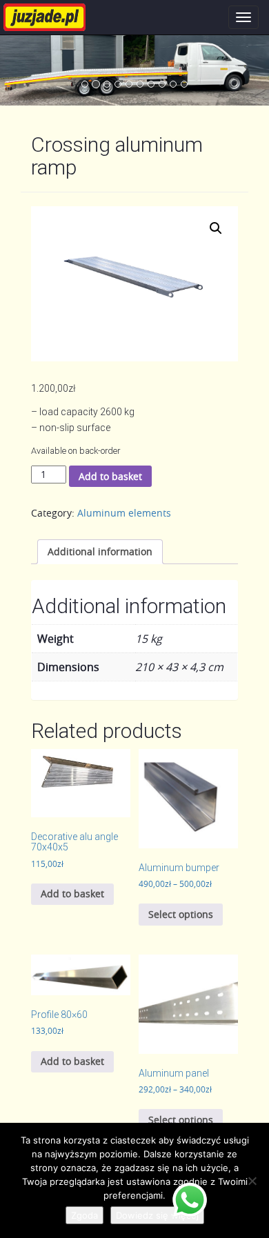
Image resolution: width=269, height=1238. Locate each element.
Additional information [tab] (100, 551)
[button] (215, 228)
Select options (180, 914)
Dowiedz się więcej (157, 1215)
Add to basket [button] (72, 893)
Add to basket (110, 476)
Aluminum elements (124, 512)
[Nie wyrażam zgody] (252, 1181)
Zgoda (84, 1215)
